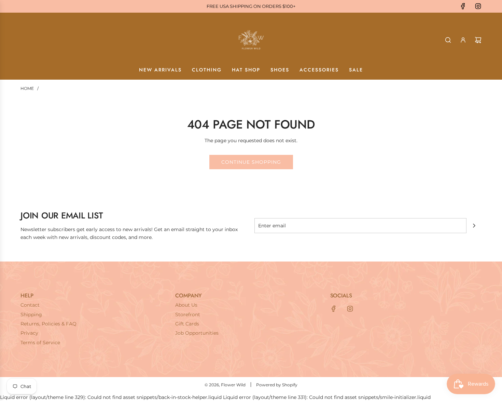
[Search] (448, 40)
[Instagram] (478, 6)
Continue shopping (251, 162)
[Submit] (474, 225)
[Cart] (478, 40)
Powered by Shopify (276, 384)
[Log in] (463, 40)
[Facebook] (463, 6)
